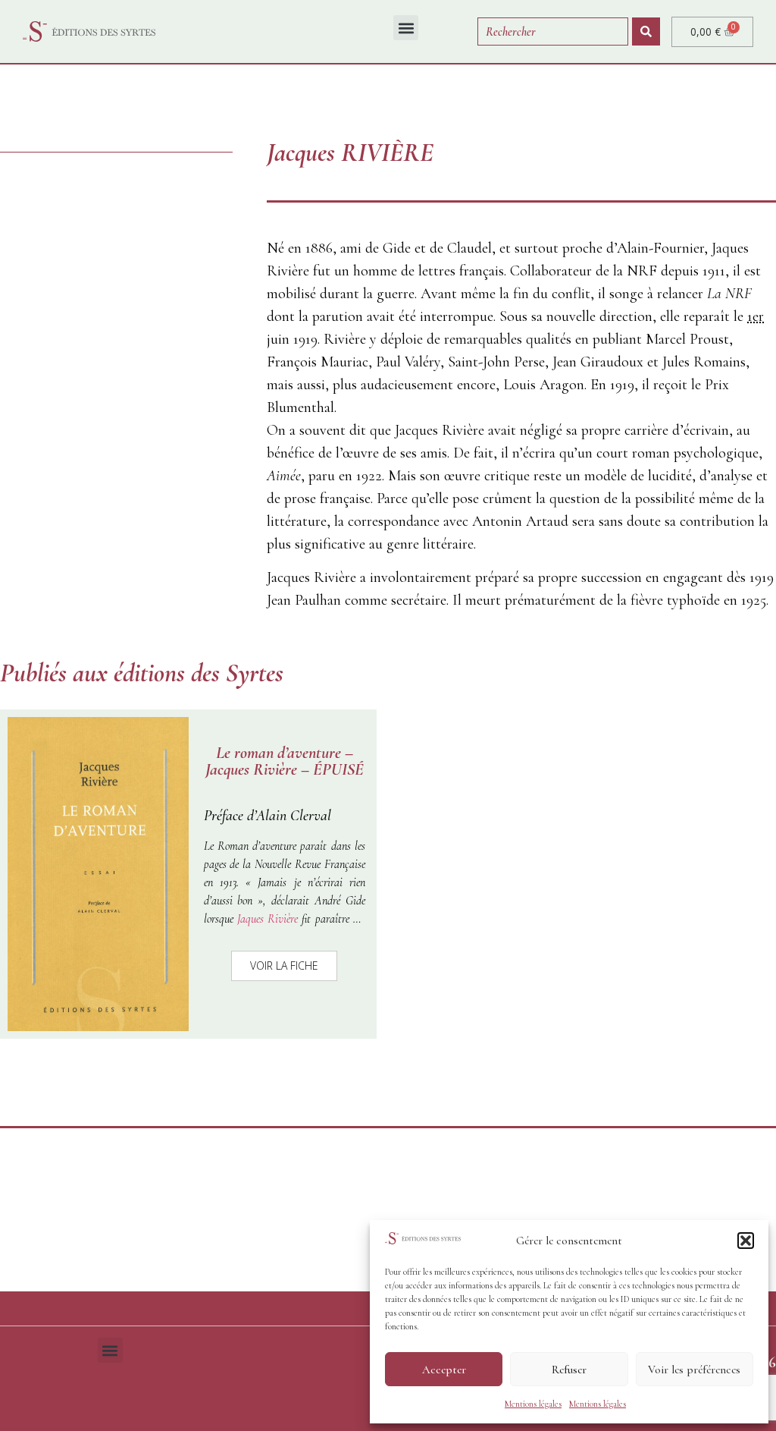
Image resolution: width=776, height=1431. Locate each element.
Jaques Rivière (269, 918)
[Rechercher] (646, 31)
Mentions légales (533, 1403)
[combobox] (552, 31)
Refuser (569, 1369)
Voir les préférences (694, 1369)
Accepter (444, 1369)
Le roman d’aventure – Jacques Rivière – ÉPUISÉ (284, 761)
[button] (745, 1240)
